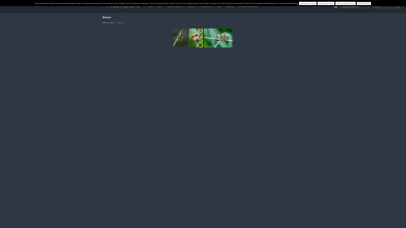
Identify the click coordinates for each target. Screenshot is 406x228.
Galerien (191, 6)
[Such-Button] (398, 6)
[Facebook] (336, 6)
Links (219, 6)
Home (151, 6)
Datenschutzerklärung (248, 6)
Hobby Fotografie (174, 6)
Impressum (230, 6)
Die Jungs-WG (206, 6)
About (160, 6)
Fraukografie (123, 6)
